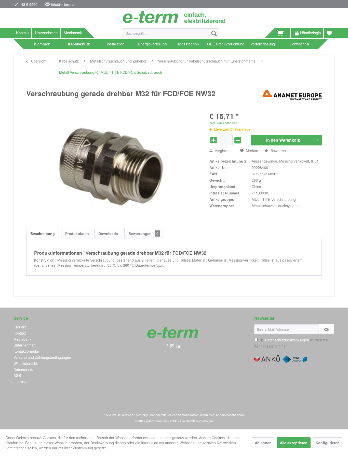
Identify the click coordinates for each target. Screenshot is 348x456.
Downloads (108, 233)
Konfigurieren (328, 442)
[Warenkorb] (282, 33)
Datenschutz (24, 369)
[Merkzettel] (329, 33)
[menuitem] (171, 35)
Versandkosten (188, 415)
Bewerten (278, 150)
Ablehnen (263, 442)
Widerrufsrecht (25, 363)
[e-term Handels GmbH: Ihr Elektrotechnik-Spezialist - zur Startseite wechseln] (174, 16)
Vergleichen (224, 150)
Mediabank (73, 32)
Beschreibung (42, 233)
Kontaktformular (26, 351)
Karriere (20, 326)
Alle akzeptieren (293, 442)
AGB (17, 375)
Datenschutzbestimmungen (287, 339)
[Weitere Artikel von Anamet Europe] (292, 98)
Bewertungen (143, 233)
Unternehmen (46, 32)
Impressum (23, 381)
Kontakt (22, 32)
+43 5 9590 (27, 4)
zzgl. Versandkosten (223, 123)
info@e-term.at (63, 4)
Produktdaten (77, 233)
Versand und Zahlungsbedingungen (42, 357)
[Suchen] (214, 33)
